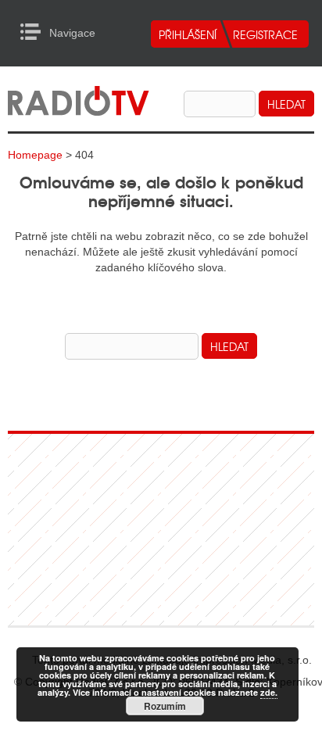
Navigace (34, 32)
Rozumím (165, 706)
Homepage (35, 155)
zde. (268, 692)
